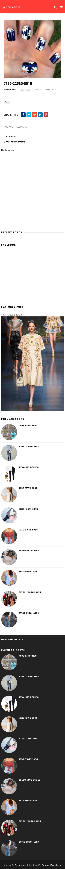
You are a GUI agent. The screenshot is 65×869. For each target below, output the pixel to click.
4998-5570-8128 (28, 425)
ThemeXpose (21, 865)
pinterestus (11, 7)
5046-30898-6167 (29, 446)
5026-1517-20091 (28, 488)
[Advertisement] (32, 277)
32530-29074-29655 (30, 592)
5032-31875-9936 (28, 529)
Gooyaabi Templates (51, 865)
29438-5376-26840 (29, 550)
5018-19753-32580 (29, 467)
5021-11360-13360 (28, 509)
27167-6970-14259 (29, 613)
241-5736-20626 (28, 571)
